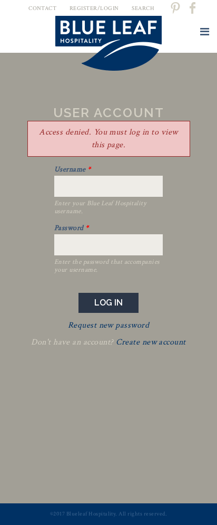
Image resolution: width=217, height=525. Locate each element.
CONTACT (42, 8)
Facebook (193, 8)
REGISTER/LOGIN (94, 8)
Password (71, 228)
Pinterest (175, 8)
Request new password (109, 325)
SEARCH (143, 8)
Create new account (151, 342)
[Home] (108, 45)
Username (72, 169)
